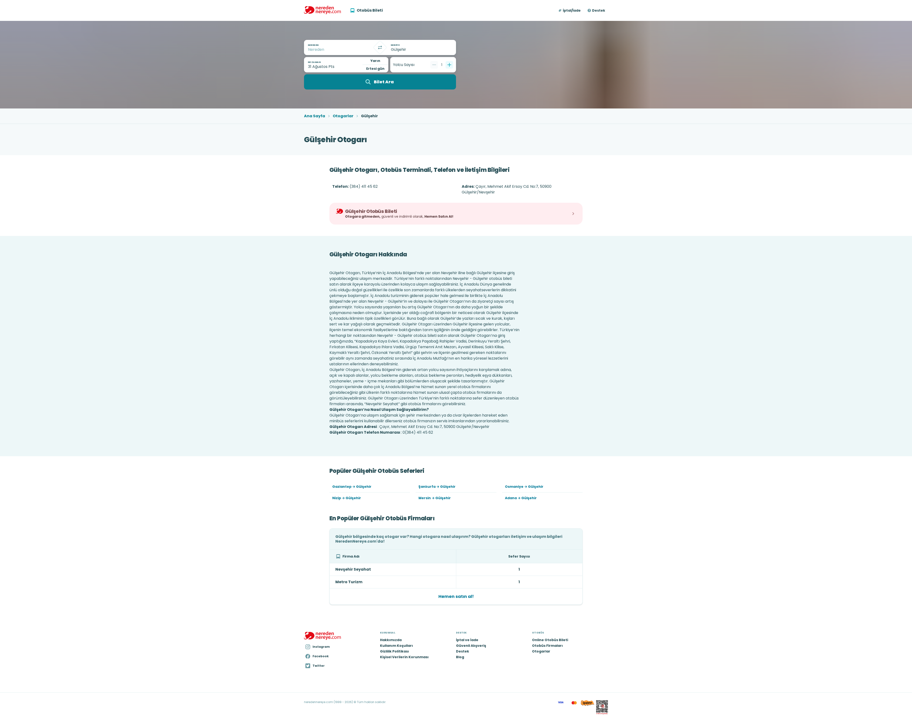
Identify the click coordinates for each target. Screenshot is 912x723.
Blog (460, 657)
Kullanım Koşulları (396, 645)
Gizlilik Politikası (394, 651)
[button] (570, 10)
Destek (598, 10)
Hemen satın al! (456, 596)
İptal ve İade (467, 640)
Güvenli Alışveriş (471, 645)
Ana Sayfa (314, 116)
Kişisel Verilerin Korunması (404, 657)
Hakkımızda (391, 640)
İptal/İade (572, 10)
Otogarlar (343, 116)
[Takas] (380, 47)
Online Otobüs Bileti (550, 640)
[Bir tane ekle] (449, 65)
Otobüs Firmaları (547, 645)
